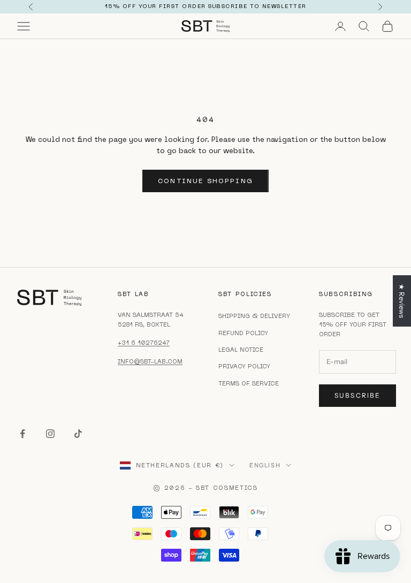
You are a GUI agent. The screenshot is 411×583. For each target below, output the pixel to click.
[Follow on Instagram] (50, 433)
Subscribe (357, 395)
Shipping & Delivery (254, 316)
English (265, 465)
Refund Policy (243, 333)
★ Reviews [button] (402, 301)
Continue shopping (205, 181)
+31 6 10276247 (144, 342)
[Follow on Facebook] (22, 433)
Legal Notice (240, 349)
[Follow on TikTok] (78, 433)
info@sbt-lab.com (150, 361)
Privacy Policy (244, 366)
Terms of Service (248, 383)
